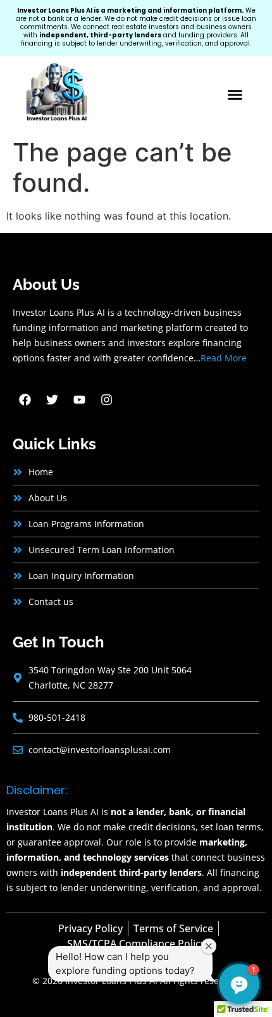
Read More (224, 358)
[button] (235, 95)
